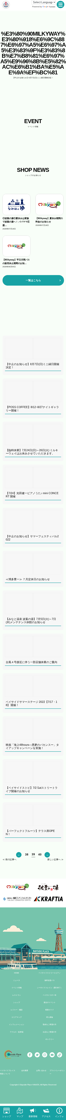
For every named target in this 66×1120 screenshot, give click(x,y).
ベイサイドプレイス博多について (7, 1072)
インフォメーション (16, 1024)
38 (26, 854)
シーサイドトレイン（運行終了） (49, 988)
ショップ (16, 1002)
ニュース (16, 980)
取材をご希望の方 (49, 1024)
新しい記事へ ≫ (55, 859)
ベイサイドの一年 (49, 995)
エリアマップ (17, 1017)
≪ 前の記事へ (9, 859)
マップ (20, 1116)
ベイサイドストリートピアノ (50, 973)
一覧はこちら (33, 280)
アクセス (46, 1116)
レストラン (16, 995)
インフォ (59, 1116)
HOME (16, 973)
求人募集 (49, 1017)
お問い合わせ (41, 1070)
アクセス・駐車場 (16, 1032)
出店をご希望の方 (49, 1032)
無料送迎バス (50, 980)
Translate (52, 7)
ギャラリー (49, 1039)
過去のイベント (50, 1002)
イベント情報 (17, 988)
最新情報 (33, 1116)
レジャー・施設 (17, 1010)
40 (39, 854)
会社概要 (24, 1070)
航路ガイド (49, 1010)
